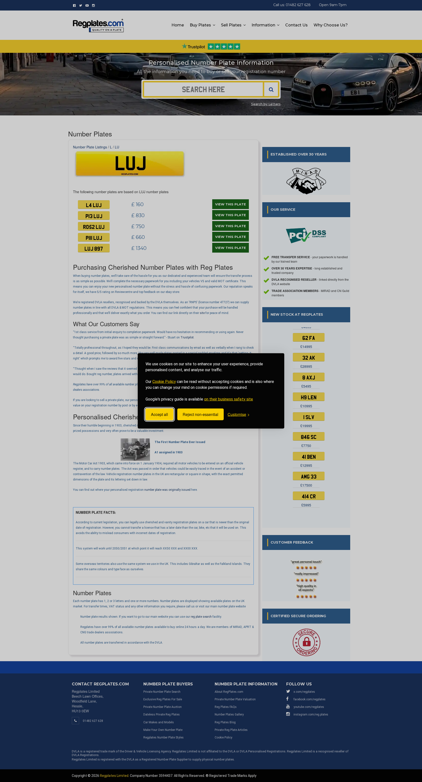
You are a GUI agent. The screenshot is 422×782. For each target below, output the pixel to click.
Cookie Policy (164, 381)
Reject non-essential (200, 414)
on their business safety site (228, 399)
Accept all (159, 414)
